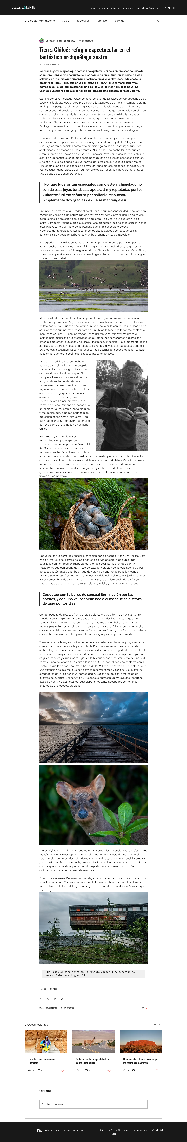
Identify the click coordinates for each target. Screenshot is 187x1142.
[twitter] (169, 8)
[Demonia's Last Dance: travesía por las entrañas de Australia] (141, 1041)
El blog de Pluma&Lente (40, 20)
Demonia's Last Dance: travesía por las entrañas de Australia (140, 1061)
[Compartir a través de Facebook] (40, 998)
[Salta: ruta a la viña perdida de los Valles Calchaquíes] (93, 1041)
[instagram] (164, 8)
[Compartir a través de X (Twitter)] (48, 998)
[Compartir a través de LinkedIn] (55, 998)
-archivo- (102, 20)
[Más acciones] (146, 41)
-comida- (119, 20)
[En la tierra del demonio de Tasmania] (46, 1041)
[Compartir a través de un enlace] (62, 998)
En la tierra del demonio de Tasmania (42, 1061)
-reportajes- (83, 20)
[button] (158, 21)
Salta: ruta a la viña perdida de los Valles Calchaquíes (93, 1061)
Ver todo (158, 1024)
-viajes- (65, 20)
